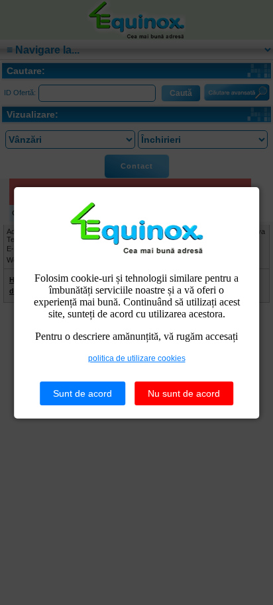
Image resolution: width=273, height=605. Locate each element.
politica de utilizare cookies (137, 358)
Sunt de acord (82, 393)
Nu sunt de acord (184, 393)
